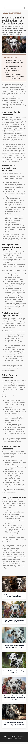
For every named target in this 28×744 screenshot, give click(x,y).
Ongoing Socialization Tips (13, 78)
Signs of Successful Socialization (15, 76)
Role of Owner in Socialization (14, 74)
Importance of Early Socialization (14, 60)
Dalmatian (8, 12)
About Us (6, 736)
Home (3, 12)
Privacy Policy (21, 736)
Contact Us (13, 736)
